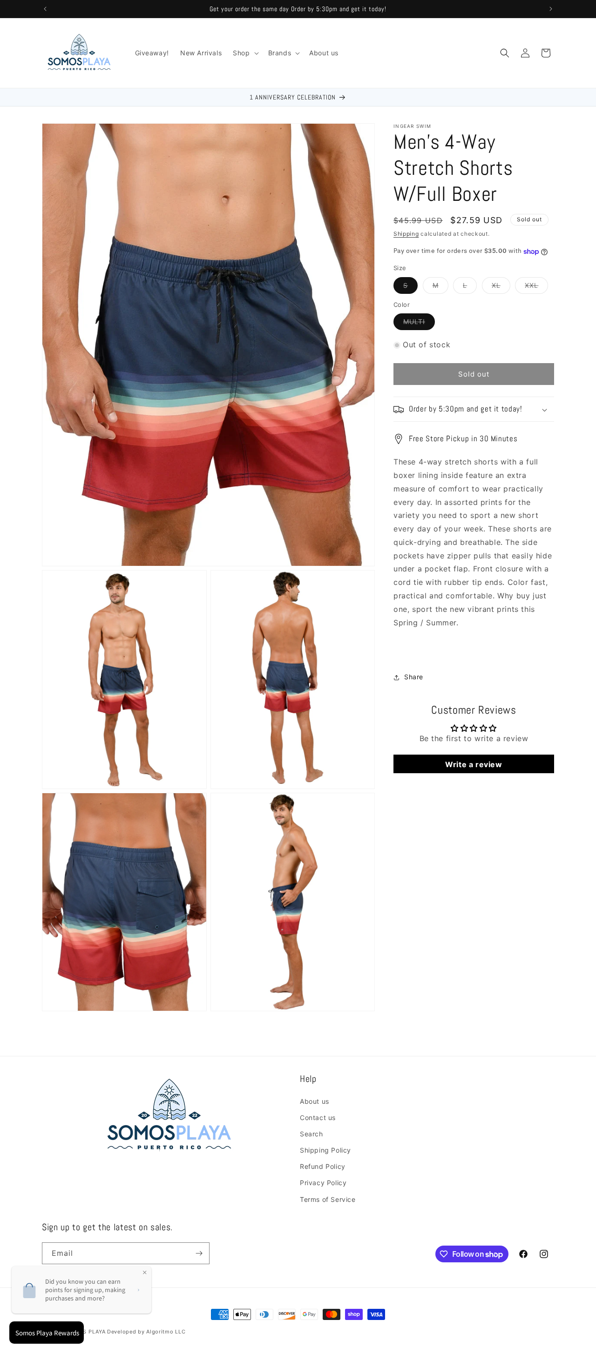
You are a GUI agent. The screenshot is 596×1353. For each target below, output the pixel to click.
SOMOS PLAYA (86, 1331)
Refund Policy (322, 1166)
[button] (244, 53)
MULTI (419, 324)
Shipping (406, 233)
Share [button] (413, 677)
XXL (536, 287)
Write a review (473, 764)
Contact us (318, 1117)
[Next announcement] (551, 9)
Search (311, 1134)
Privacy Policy (323, 1183)
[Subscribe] (199, 1253)
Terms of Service (328, 1199)
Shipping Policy (325, 1150)
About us (314, 1101)
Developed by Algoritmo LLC (146, 1331)
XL (501, 287)
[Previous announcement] (45, 9)
